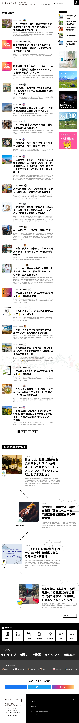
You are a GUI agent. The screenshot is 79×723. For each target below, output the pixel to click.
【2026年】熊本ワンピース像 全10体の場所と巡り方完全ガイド (32, 126)
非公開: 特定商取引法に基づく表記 (42, 711)
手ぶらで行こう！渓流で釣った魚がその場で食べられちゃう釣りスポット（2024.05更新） (71, 36)
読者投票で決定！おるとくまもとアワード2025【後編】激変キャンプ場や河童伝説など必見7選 (33, 48)
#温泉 (66, 654)
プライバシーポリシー (34, 714)
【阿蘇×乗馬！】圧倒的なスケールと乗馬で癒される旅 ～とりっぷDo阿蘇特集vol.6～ (33, 251)
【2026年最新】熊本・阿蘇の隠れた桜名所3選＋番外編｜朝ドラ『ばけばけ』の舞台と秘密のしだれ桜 (32, 26)
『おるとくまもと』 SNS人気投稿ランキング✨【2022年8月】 (33, 372)
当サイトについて (34, 699)
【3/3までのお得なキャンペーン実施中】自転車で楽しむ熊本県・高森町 (42, 552)
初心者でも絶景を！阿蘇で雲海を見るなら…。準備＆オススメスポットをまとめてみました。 (71, 44)
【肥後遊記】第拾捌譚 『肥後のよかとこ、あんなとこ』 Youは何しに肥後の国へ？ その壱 (33, 90)
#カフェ (52, 654)
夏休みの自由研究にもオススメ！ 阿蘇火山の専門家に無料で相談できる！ (33, 109)
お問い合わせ (33, 706)
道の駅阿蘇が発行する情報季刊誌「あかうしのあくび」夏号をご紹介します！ (33, 190)
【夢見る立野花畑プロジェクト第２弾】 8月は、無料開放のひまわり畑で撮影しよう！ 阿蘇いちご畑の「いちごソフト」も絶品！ (33, 415)
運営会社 (32, 711)
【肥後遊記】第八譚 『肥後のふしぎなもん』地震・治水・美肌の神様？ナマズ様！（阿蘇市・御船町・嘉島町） (33, 210)
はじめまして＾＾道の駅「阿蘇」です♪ (33, 230)
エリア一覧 (33, 701)
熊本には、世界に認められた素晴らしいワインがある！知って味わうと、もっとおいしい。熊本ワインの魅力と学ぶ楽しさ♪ (41, 466)
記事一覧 (66, 615)
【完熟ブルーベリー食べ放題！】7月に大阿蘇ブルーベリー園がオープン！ (32, 144)
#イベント (18, 654)
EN (43, 4)
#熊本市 (36, 654)
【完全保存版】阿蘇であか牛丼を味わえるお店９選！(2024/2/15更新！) (71, 29)
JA (41, 4)
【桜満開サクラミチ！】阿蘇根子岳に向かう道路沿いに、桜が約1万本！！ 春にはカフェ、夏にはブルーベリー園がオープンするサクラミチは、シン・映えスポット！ (33, 166)
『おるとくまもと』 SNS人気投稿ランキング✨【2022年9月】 (33, 313)
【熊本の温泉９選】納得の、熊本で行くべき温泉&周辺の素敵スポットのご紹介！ (71, 23)
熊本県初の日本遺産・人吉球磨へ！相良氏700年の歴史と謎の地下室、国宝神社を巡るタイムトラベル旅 (58, 594)
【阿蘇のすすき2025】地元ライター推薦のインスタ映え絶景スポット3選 (32, 331)
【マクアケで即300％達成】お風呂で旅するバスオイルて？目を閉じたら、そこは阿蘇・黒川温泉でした (33, 271)
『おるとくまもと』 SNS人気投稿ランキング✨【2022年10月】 (33, 294)
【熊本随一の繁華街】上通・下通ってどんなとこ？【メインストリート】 (71, 17)
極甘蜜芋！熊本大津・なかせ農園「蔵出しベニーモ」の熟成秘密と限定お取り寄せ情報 (58, 512)
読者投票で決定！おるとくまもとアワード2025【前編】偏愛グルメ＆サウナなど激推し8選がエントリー (33, 69)
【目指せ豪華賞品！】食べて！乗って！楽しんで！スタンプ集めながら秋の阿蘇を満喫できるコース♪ (33, 351)
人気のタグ (33, 704)
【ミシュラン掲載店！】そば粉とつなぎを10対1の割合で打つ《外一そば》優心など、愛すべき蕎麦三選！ (33, 392)
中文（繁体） (48, 4)
